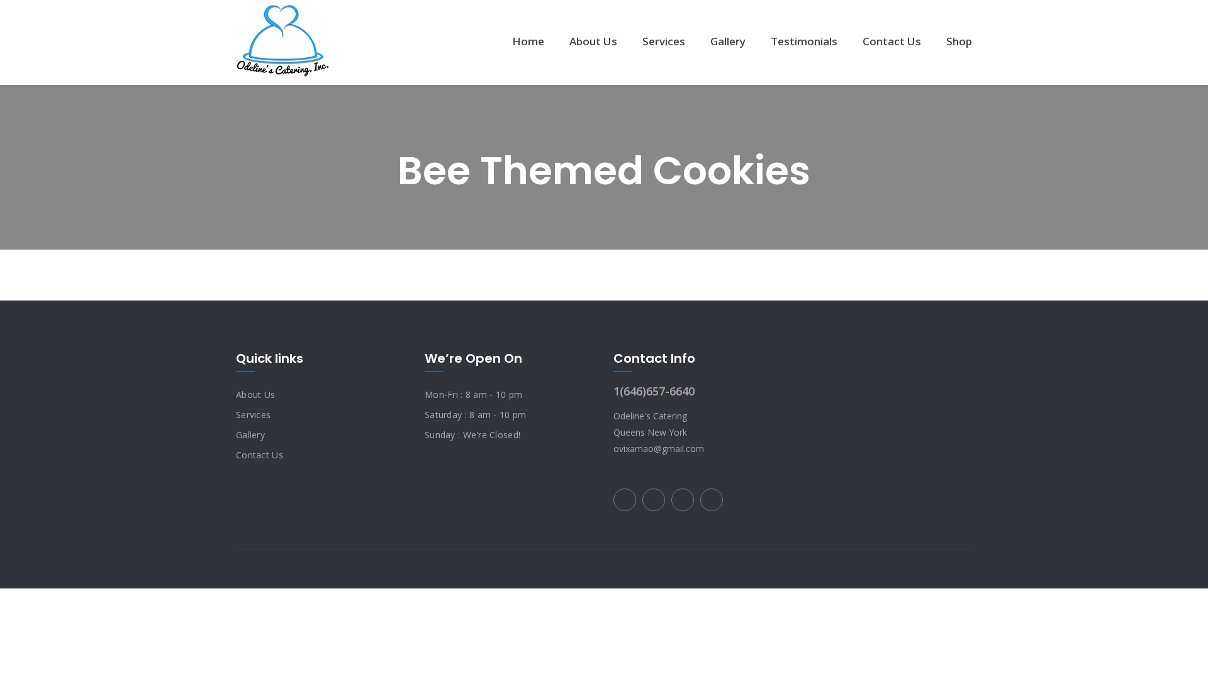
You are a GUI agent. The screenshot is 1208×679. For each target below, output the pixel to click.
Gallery (728, 41)
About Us (593, 41)
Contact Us (892, 41)
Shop (959, 41)
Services (663, 41)
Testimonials (804, 41)
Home (528, 41)
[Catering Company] (283, 41)
